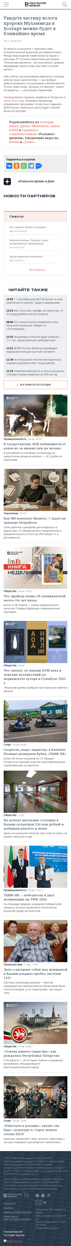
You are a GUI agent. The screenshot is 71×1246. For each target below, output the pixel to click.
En (44, 1202)
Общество (10, 591)
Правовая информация (17, 1212)
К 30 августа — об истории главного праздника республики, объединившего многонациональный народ (33, 1059)
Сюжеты (16, 216)
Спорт (7, 744)
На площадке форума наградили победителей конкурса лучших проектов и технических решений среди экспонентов (33, 903)
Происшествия (13, 964)
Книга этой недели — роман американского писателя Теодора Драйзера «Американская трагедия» (35, 604)
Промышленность (15, 439)
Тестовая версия (14, 1235)
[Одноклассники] (16, 166)
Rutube (14, 142)
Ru (38, 1202)
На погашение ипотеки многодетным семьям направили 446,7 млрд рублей (33, 361)
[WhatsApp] (24, 166)
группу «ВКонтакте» (34, 126)
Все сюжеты (37, 269)
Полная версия (13, 1231)
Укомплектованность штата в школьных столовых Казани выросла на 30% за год (35, 372)
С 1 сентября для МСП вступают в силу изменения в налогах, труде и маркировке (34, 300)
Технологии (11, 513)
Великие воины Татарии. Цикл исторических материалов (28, 244)
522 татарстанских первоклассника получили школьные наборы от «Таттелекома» (32, 325)
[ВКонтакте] (9, 166)
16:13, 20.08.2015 (13, 40)
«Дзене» (29, 142)
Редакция (9, 1203)
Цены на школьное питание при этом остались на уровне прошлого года (35, 828)
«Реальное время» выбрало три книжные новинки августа (35, 680)
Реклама (9, 1208)
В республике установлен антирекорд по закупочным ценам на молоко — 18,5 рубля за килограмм (35, 451)
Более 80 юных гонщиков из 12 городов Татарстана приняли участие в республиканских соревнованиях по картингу (35, 757)
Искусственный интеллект (26, 258)
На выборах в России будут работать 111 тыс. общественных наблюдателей (33, 338)
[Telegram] (31, 166)
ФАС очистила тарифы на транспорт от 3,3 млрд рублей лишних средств (34, 312)
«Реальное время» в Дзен (36, 181)
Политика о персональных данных (17, 1218)
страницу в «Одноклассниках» (23, 132)
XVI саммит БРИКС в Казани (27, 229)
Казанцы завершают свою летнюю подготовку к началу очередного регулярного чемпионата (34, 1134)
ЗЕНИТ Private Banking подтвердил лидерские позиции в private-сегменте (31, 349)
